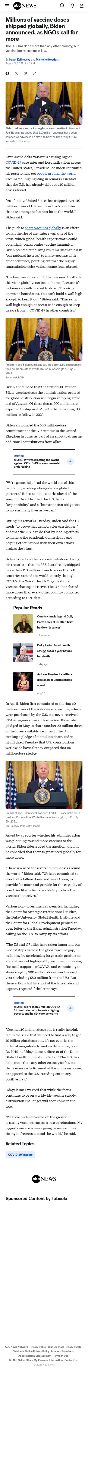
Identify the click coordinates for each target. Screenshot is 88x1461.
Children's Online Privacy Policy (31, 1351)
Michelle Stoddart (47, 59)
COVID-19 (13, 162)
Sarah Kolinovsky (19, 59)
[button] (7, 5)
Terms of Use (60, 1356)
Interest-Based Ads (62, 1351)
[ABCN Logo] (24, 6)
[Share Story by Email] (25, 73)
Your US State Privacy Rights (64, 1347)
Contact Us (71, 1360)
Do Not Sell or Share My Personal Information (36, 1360)
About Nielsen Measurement (34, 1356)
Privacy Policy (38, 1347)
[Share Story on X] (16, 73)
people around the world (56, 173)
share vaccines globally (43, 227)
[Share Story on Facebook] (7, 73)
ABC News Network (16, 1347)
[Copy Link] (34, 73)
